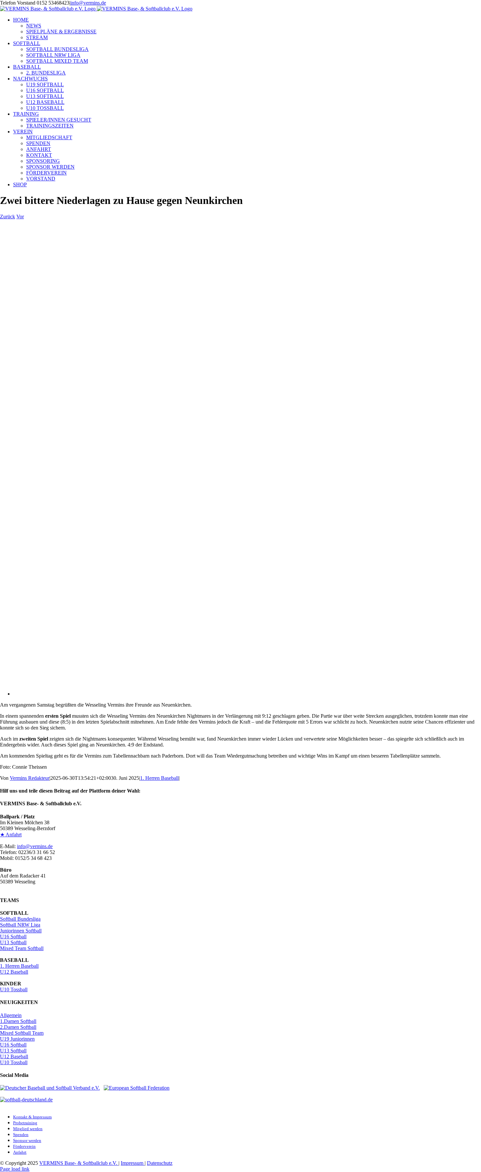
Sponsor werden (27, 1140)
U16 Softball (13, 936)
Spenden (20, 1134)
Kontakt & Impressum (32, 1116)
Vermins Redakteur (29, 778)
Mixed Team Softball (22, 948)
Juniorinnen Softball (21, 930)
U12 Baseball (14, 972)
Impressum (133, 1163)
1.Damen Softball (18, 1021)
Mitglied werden (28, 1128)
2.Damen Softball (18, 1027)
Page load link (14, 1169)
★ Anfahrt (11, 834)
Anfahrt (20, 1152)
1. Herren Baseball (159, 778)
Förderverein (24, 1146)
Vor (20, 216)
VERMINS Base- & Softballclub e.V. (78, 1163)
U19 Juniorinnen (17, 1039)
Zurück (7, 216)
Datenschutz (159, 1163)
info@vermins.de (88, 3)
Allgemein (11, 1015)
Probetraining (25, 1122)
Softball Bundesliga (20, 919)
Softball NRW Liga (20, 925)
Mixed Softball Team (22, 1033)
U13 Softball (13, 942)
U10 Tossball (13, 989)
